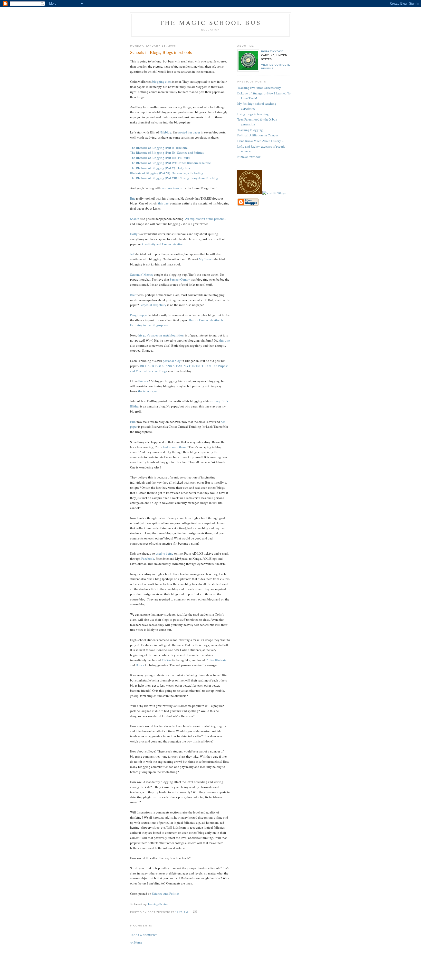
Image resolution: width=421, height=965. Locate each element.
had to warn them (174, 447)
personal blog (172, 360)
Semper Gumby (180, 279)
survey (215, 401)
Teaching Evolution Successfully (259, 87)
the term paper (147, 391)
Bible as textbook (249, 156)
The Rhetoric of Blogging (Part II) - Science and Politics (167, 152)
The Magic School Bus (210, 22)
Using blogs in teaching (253, 114)
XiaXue (167, 660)
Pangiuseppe (138, 315)
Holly (134, 234)
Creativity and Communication (162, 244)
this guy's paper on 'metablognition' (160, 335)
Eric (132, 198)
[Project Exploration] (249, 193)
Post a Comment (144, 935)
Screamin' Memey (141, 274)
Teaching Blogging (250, 130)
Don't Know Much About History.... (260, 141)
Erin (133, 421)
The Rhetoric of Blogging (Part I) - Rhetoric (159, 147)
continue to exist (172, 188)
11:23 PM (181, 912)
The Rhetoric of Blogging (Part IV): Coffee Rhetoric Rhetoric (170, 163)
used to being (164, 553)
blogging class (162, 81)
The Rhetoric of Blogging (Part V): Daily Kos (160, 168)
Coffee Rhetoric (216, 660)
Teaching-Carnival (158, 904)
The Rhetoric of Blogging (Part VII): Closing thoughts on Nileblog (174, 178)
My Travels (206, 259)
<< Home (136, 942)
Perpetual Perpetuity (153, 305)
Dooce (140, 665)
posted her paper (189, 132)
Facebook (147, 558)
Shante (134, 218)
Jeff (132, 254)
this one (163, 203)
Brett (133, 295)
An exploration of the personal (205, 218)
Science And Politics (165, 893)
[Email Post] (194, 912)
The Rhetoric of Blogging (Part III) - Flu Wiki (160, 157)
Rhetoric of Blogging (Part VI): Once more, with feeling (166, 173)
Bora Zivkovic (272, 51)
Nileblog (165, 132)
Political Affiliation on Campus (257, 135)
